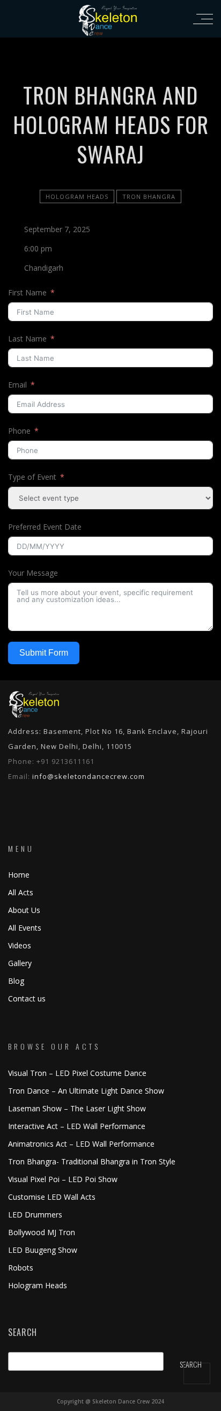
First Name (27, 292)
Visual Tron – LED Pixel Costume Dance (77, 1073)
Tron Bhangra (148, 196)
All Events (24, 928)
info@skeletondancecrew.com (88, 776)
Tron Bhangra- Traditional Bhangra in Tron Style (91, 1161)
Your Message (33, 573)
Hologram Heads (77, 196)
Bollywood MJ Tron (41, 1232)
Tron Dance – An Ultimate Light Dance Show (86, 1091)
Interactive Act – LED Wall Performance (76, 1126)
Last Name (27, 338)
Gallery (20, 963)
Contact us (27, 998)
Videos (19, 945)
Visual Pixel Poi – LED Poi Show (62, 1179)
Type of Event (32, 477)
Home (19, 875)
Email (17, 385)
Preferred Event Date (45, 527)
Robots (20, 1268)
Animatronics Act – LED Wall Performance (81, 1144)
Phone (19, 431)
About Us (24, 910)
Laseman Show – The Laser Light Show (77, 1108)
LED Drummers (35, 1214)
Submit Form (43, 652)
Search (22, 1332)
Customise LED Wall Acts (51, 1197)
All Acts (20, 892)
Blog (16, 981)
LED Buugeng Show (42, 1250)
